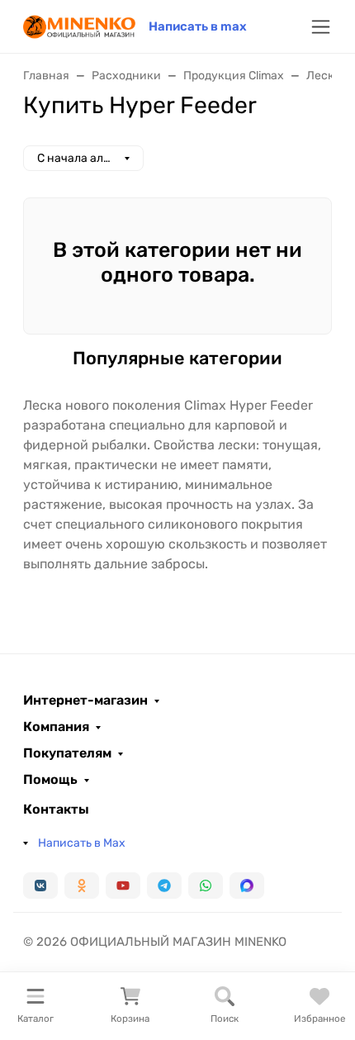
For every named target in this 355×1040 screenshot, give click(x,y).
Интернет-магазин (85, 700)
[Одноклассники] (81, 885)
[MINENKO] (79, 25)
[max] (247, 885)
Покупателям (67, 753)
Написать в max (198, 26)
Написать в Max (81, 843)
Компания (56, 727)
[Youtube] (123, 885)
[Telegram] (164, 885)
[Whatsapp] (205, 885)
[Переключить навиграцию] (321, 27)
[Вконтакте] (40, 885)
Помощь (50, 779)
